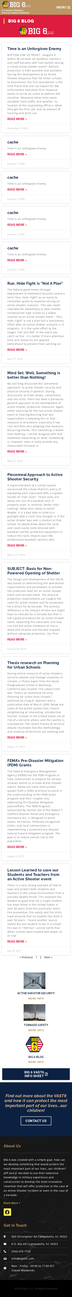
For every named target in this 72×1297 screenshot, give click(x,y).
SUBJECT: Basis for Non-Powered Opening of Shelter (33, 570)
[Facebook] (7, 1212)
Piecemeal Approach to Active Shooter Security (35, 476)
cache (12, 142)
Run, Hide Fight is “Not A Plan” (35, 283)
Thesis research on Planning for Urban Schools (33, 665)
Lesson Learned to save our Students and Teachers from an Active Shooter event (33, 874)
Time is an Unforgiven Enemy (34, 49)
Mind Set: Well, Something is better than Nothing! (33, 375)
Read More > (12, 1203)
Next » (48, 957)
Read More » (17, 119)
